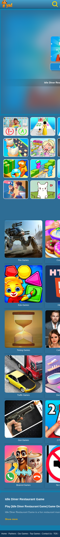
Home (4, 534)
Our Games (23, 534)
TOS (56, 534)
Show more (11, 519)
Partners (12, 534)
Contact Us (47, 534)
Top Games (35, 534)
